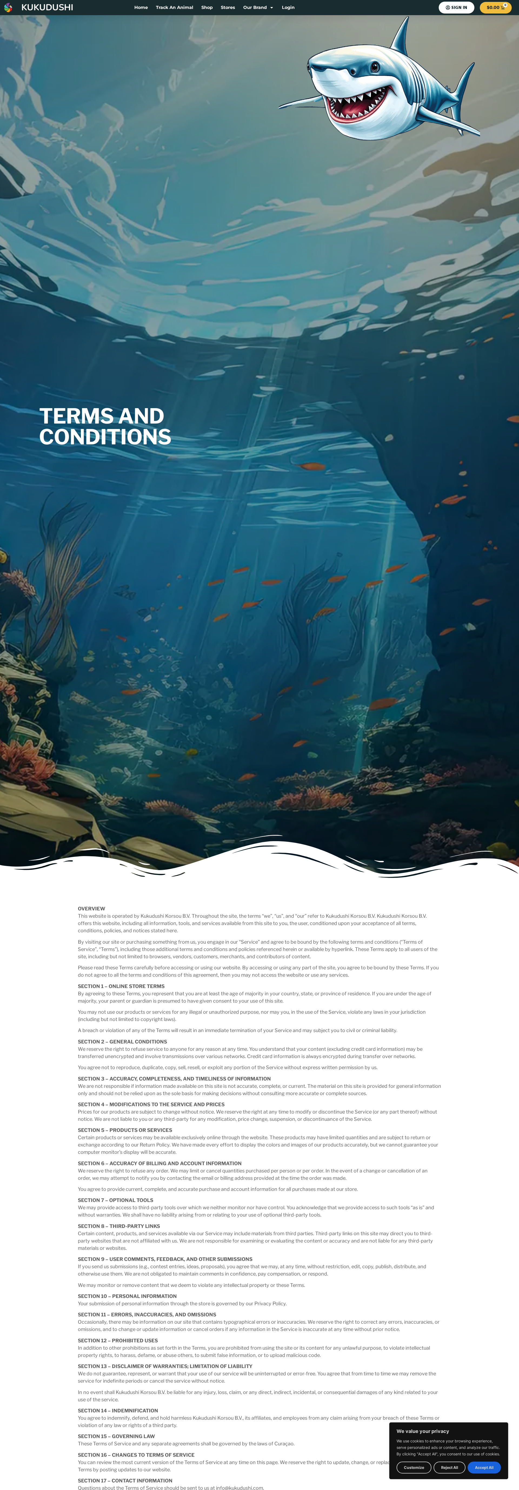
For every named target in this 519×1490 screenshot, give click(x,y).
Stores (228, 7)
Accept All (484, 1467)
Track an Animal (174, 7)
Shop (207, 7)
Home (141, 7)
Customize (414, 1467)
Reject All (449, 1467)
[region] (448, 1450)
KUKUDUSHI (47, 7)
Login (288, 7)
